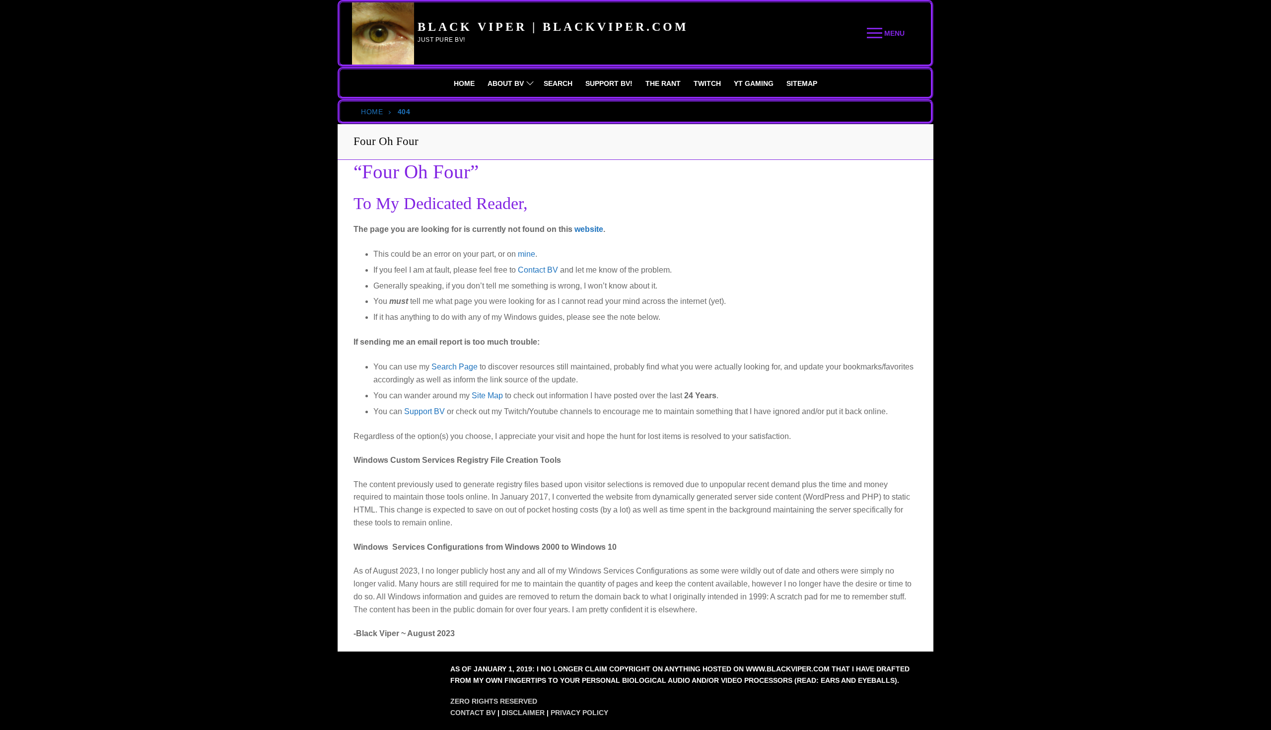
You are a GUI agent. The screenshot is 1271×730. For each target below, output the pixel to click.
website (588, 229)
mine (526, 254)
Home (372, 112)
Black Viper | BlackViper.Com (553, 26)
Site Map (487, 395)
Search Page (454, 367)
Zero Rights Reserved (493, 701)
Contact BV (538, 270)
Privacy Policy (579, 713)
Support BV (424, 411)
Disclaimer (523, 713)
